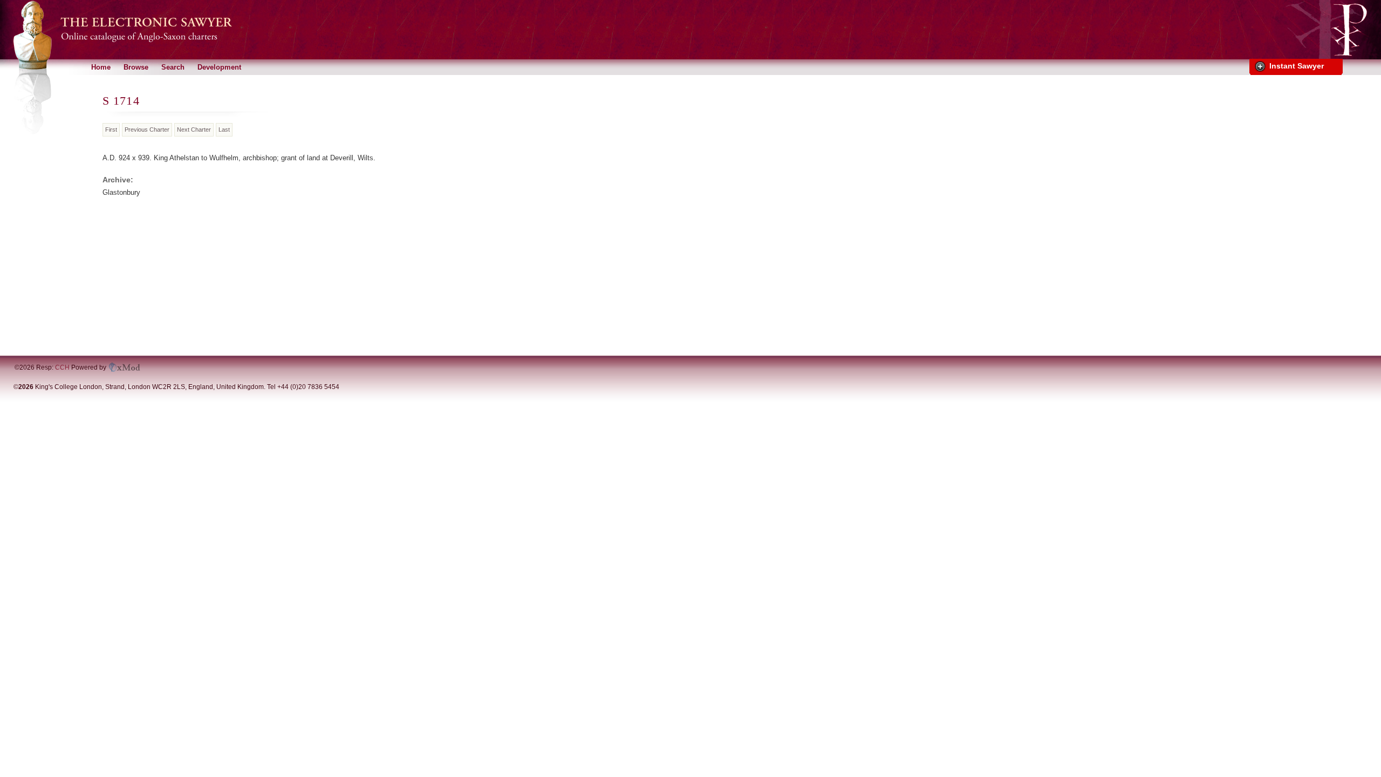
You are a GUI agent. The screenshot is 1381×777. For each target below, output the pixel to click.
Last (224, 129)
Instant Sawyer (1296, 66)
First (111, 129)
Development (219, 67)
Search (172, 67)
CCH (62, 367)
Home (101, 67)
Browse (136, 67)
